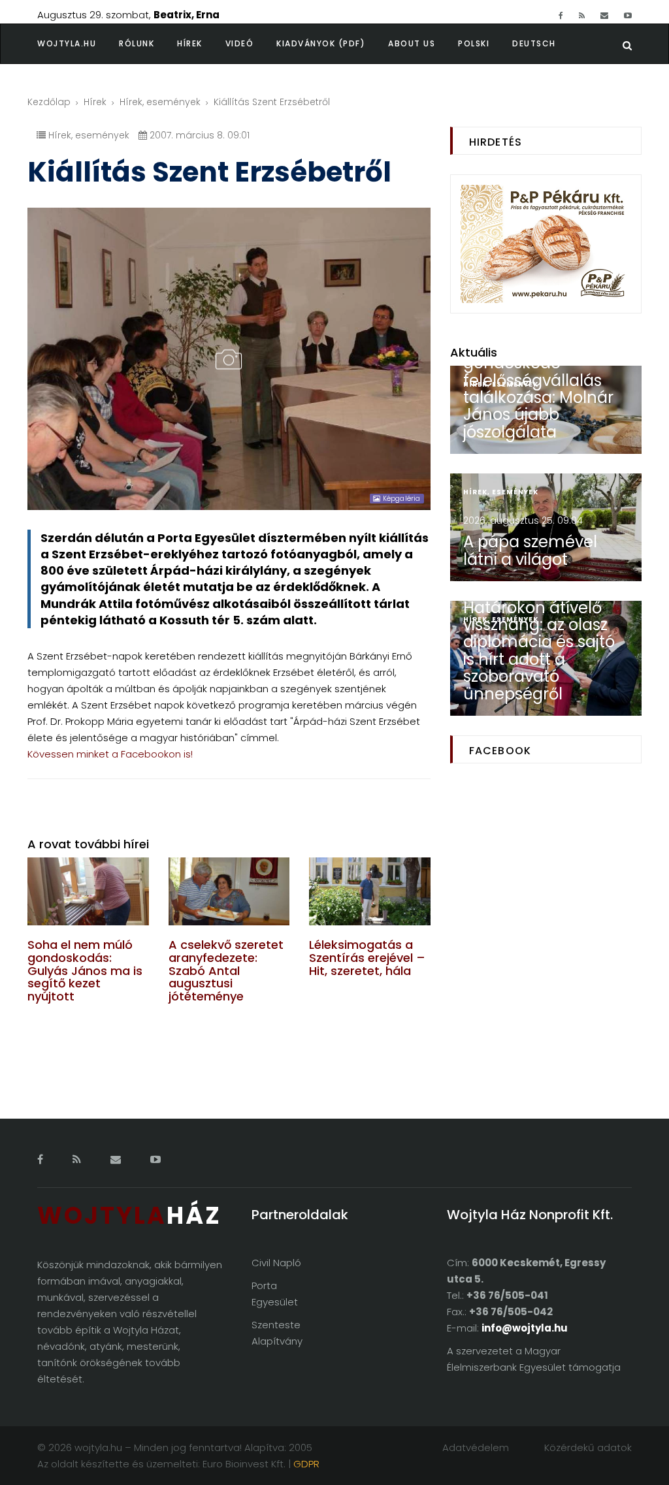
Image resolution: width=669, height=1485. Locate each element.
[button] (148, 43)
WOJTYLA (129, 1215)
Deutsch (534, 43)
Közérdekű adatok (588, 1447)
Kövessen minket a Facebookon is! (110, 754)
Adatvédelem (475, 1447)
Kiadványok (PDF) (320, 43)
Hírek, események (160, 101)
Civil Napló (276, 1262)
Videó (239, 43)
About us (411, 43)
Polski (473, 43)
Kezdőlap (49, 101)
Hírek (190, 43)
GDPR (306, 1464)
